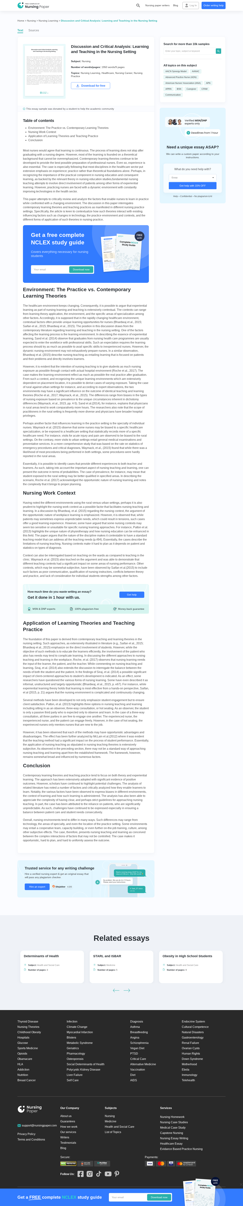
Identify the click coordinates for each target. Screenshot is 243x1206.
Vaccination (137, 1069)
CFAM (204, 89)
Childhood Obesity (29, 1032)
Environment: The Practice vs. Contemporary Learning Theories (68, 127)
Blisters (71, 1037)
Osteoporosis (75, 1058)
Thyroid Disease (27, 1021)
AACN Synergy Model (176, 71)
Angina (134, 1037)
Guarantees (67, 1121)
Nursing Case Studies (174, 1122)
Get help (132, 594)
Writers (64, 1137)
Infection (72, 1021)
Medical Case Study (173, 1127)
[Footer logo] (29, 1110)
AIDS (133, 1080)
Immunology (189, 1074)
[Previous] (116, 990)
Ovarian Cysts (191, 1048)
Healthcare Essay (171, 1143)
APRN (168, 89)
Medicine (110, 965)
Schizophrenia (139, 1042)
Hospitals (23, 1037)
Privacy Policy (26, 1134)
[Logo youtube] (107, 1174)
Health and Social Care (48, 965)
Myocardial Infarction (80, 1032)
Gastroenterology (193, 1037)
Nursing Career (123, 73)
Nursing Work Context (42, 131)
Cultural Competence (195, 1026)
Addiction (23, 1069)
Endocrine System (193, 1021)
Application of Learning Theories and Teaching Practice (63, 136)
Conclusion (35, 140)
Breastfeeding (139, 1032)
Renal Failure (190, 1042)
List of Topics (113, 1132)
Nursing (86, 61)
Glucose (22, 1042)
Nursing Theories (28, 1026)
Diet (132, 1074)
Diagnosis (136, 1021)
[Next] (126, 990)
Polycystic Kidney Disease (83, 1069)
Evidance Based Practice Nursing (181, 1148)
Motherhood (189, 1064)
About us (66, 1116)
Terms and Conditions (31, 1139)
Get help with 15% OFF (192, 185)
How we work (68, 1126)
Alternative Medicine (143, 1064)
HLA (20, 1064)
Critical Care (138, 1058)
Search (218, 51)
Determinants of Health (41, 956)
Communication (173, 95)
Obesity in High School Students (187, 956)
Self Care (73, 1080)
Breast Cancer (26, 1080)
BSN (179, 89)
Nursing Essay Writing (174, 1138)
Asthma (135, 1026)
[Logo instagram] (88, 1174)
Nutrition (22, 1074)
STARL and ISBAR (107, 956)
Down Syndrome (192, 1058)
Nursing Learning (90, 73)
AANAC (195, 71)
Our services (68, 1132)
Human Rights (191, 1053)
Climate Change (77, 1026)
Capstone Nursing (171, 1132)
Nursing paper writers (157, 5)
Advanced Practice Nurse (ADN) (181, 77)
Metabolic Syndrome (80, 1042)
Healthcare (108, 73)
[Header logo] (33, 5)
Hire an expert (37, 886)
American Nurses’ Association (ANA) (183, 83)
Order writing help (214, 5)
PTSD (134, 1053)
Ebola (185, 1069)
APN (208, 83)
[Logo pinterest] (115, 1174)
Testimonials (68, 1142)
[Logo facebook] (79, 1174)
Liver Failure (75, 1074)
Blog (175, 5)
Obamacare (24, 1058)
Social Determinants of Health (85, 1064)
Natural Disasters (193, 1032)
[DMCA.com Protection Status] (68, 1164)
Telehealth (188, 1080)
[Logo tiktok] (97, 1174)
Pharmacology (76, 1053)
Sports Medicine (27, 1048)
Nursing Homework (172, 1116)
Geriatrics (73, 1048)
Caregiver (191, 89)
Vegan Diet (137, 1048)
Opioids (22, 1053)
